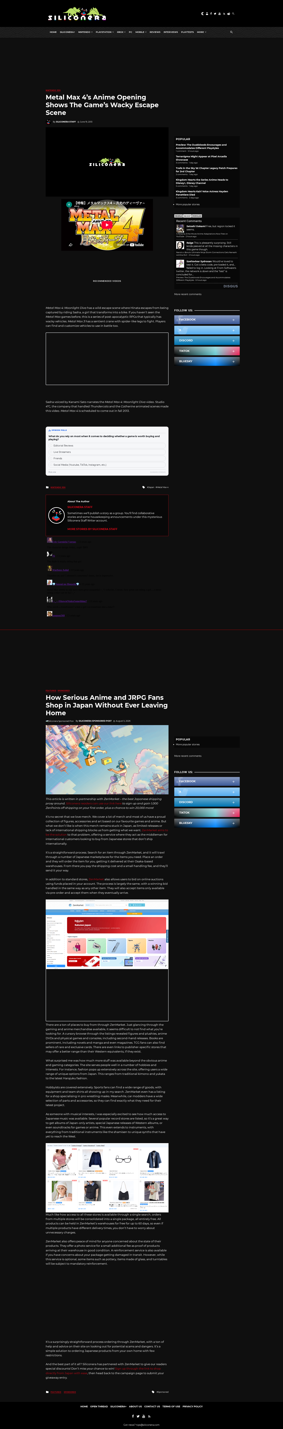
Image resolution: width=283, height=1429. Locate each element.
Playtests (187, 32)
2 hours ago (191, 236)
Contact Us (152, 1406)
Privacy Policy (193, 1406)
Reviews (155, 32)
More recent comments (187, 294)
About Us (135, 1406)
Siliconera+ (67, 32)
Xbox (120, 32)
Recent (187, 216)
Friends (58, 458)
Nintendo (84, 32)
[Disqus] (107, 577)
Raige (190, 242)
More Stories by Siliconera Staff (92, 529)
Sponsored (64, 691)
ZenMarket (96, 879)
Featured (51, 691)
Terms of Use (171, 1406)
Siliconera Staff (66, 122)
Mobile (139, 32)
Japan (151, 487)
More (200, 32)
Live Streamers (62, 452)
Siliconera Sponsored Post (95, 721)
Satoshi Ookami (196, 226)
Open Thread (99, 1406)
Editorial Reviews (63, 445)
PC (130, 32)
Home (53, 32)
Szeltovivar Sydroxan (199, 261)
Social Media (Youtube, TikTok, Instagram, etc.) (80, 464)
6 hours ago (201, 280)
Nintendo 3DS (53, 90)
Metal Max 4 (163, 487)
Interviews (171, 32)
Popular (197, 216)
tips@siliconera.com (148, 1424)
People (178, 216)
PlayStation (103, 32)
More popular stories (188, 204)
